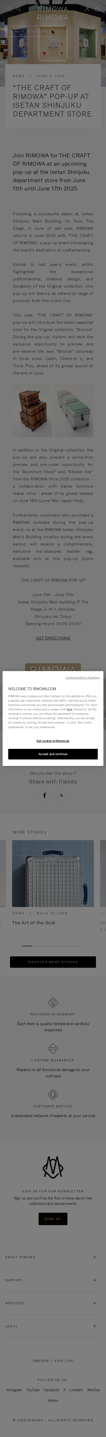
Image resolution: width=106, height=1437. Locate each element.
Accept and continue (53, 754)
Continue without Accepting (83, 677)
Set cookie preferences (53, 741)
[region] (53, 718)
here (69, 709)
